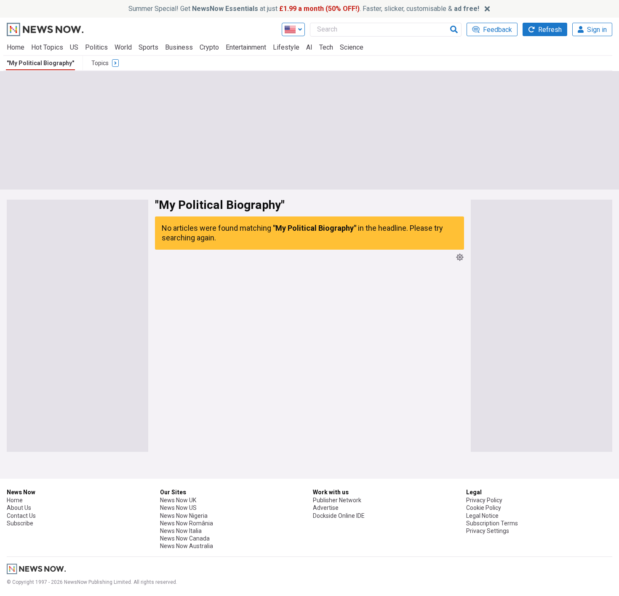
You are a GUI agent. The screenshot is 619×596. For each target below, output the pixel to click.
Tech (326, 47)
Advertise (326, 507)
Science (351, 47)
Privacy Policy (484, 500)
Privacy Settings (487, 530)
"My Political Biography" (40, 63)
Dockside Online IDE (339, 515)
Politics (96, 47)
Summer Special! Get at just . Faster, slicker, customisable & (303, 9)
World (123, 47)
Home (15, 47)
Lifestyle (286, 47)
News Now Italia (181, 530)
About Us (19, 507)
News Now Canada (185, 538)
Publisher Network (337, 500)
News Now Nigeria (184, 515)
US (74, 47)
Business (179, 47)
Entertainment (246, 47)
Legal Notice (482, 515)
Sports (148, 47)
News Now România (186, 523)
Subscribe (20, 523)
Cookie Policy (483, 507)
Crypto (209, 47)
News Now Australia (186, 546)
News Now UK (178, 500)
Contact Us (21, 515)
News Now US (178, 507)
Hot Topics (47, 47)
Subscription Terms (492, 523)
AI (309, 47)
